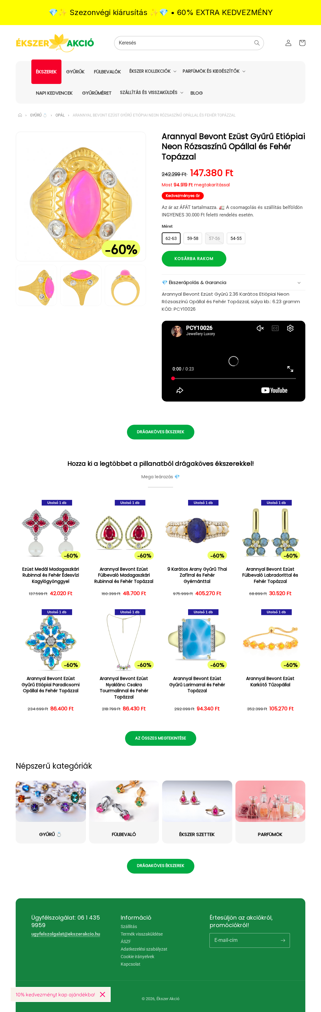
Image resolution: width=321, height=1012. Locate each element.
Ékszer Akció (167, 998)
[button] (152, 71)
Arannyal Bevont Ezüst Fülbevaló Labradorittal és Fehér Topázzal (270, 575)
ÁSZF (126, 941)
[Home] (20, 115)
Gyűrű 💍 (38, 115)
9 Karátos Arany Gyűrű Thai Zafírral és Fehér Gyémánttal (197, 575)
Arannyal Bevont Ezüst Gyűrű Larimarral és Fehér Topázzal (197, 685)
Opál (60, 115)
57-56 (214, 238)
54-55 (236, 238)
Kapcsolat (130, 964)
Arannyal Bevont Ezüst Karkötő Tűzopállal (270, 682)
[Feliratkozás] (283, 940)
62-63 (171, 238)
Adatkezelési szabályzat (144, 949)
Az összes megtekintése (160, 738)
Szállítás (129, 926)
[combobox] (189, 43)
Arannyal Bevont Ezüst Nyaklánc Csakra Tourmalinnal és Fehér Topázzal (124, 688)
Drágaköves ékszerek (160, 432)
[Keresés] (257, 43)
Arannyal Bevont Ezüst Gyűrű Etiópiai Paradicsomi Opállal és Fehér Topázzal (51, 685)
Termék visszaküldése (142, 934)
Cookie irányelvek (137, 956)
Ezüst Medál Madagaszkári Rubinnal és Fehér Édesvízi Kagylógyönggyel (50, 575)
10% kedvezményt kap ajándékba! (55, 994)
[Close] (102, 994)
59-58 (192, 238)
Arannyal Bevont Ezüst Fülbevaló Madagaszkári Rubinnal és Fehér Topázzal (123, 575)
